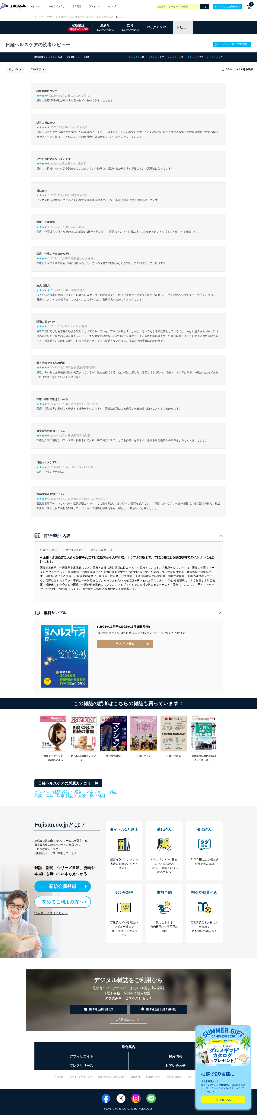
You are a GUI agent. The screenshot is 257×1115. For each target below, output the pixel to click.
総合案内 (128, 1047)
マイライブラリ (57, 6)
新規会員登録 (62, 886)
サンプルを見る (125, 643)
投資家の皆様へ (175, 1076)
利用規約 (59, 1076)
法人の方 (112, 6)
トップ (37, 17)
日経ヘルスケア (105, 17)
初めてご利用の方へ (63, 901)
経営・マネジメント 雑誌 (81, 17)
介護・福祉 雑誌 (92, 796)
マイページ (35, 6)
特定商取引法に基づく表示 (111, 1076)
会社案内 (135, 1076)
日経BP (55, 549)
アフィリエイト (81, 1056)
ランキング (94, 6)
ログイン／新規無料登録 (227, 6)
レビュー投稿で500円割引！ (235, 44)
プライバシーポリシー (81, 1076)
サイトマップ (195, 1076)
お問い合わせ (175, 1065)
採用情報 (175, 1056)
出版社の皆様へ (153, 1076)
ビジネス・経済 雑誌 (54, 17)
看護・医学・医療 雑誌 (53, 796)
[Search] (204, 6)
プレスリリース (81, 1065)
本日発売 (76, 6)
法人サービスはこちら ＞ (51, 913)
